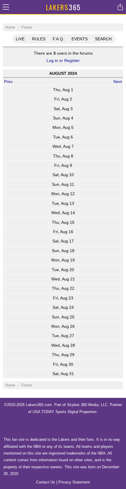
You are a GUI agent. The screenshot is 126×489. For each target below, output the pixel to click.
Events (79, 39)
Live (20, 39)
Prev (8, 81)
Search (103, 39)
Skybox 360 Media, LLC (87, 405)
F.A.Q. (58, 39)
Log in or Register (63, 60)
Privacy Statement (74, 482)
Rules (38, 39)
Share (120, 7)
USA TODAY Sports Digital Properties (65, 412)
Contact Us (45, 482)
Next (117, 81)
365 (63, 7)
